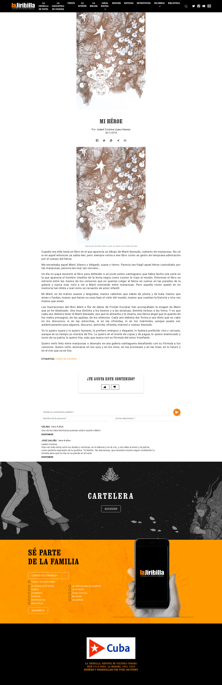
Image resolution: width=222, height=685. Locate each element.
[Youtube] (203, 6)
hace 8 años (57, 426)
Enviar (177, 412)
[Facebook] (198, 6)
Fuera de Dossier (66, 359)
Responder (47, 434)
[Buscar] (186, 6)
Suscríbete (38, 610)
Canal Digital (105, 4)
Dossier (116, 3)
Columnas (159, 3)
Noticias (129, 3)
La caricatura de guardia (58, 6)
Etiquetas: (48, 359)
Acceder (111, 508)
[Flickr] (209, 6)
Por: (94, 129)
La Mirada (94, 4)
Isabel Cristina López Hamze (114, 129)
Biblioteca (174, 3)
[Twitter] (193, 6)
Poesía (71, 3)
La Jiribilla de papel (44, 6)
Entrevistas (144, 3)
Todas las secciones (43, 582)
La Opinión (82, 4)
